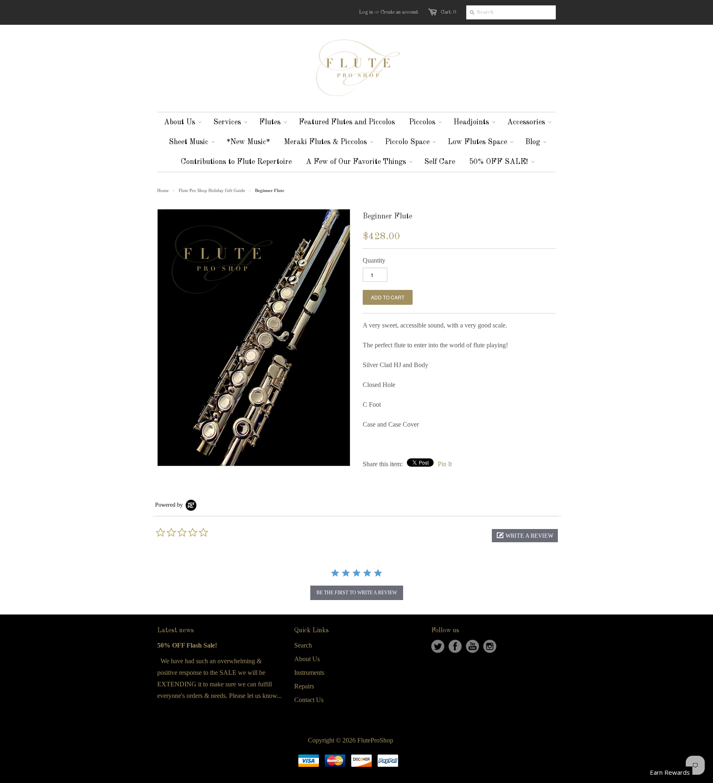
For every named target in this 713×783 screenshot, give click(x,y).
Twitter (437, 646)
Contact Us (308, 699)
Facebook (455, 646)
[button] (525, 535)
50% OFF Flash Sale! (187, 645)
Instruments (309, 672)
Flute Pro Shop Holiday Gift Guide (212, 190)
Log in (366, 12)
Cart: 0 (448, 12)
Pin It (445, 463)
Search (303, 645)
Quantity (374, 260)
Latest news (175, 630)
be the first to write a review (356, 593)
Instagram (489, 646)
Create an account (399, 12)
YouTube (472, 646)
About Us (307, 658)
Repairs (304, 686)
